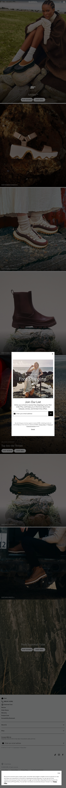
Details (33, 429)
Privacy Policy (42, 424)
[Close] (52, 354)
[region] (31, 778)
